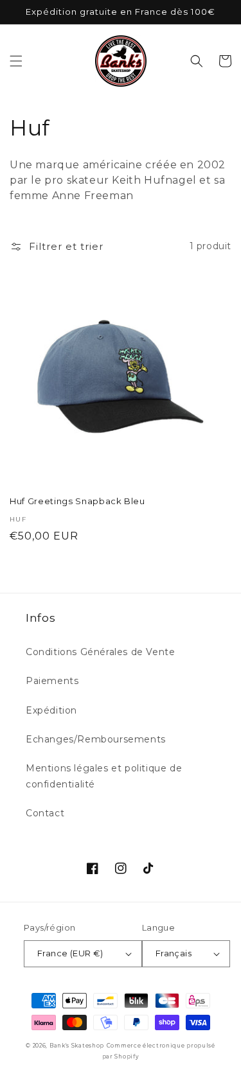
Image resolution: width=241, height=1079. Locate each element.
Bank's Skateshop (76, 1045)
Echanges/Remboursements (96, 739)
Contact (45, 813)
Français (174, 953)
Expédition (51, 710)
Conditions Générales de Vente (100, 652)
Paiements (52, 681)
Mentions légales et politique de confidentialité (104, 776)
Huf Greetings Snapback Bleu (77, 501)
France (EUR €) (70, 953)
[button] (16, 61)
